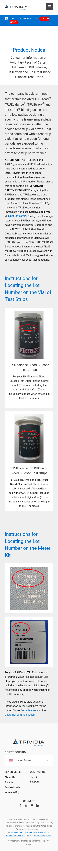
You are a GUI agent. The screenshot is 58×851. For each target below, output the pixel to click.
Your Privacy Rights (20, 836)
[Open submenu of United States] (47, 760)
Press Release (28, 710)
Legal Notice (38, 832)
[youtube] (32, 805)
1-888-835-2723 (17, 216)
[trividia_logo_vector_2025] (16, 6)
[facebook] (20, 805)
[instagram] (26, 805)
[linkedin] (37, 805)
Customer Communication (20, 714)
